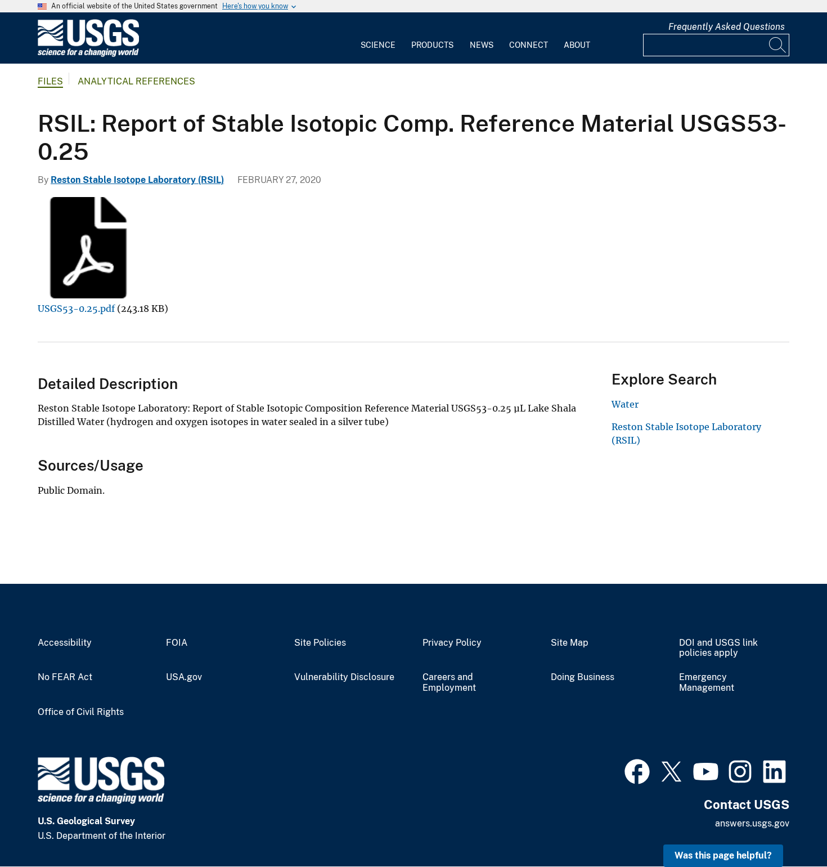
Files (50, 81)
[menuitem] (378, 38)
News (481, 45)
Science (378, 45)
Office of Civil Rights (81, 712)
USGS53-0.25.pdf (76, 308)
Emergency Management (706, 682)
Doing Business (582, 677)
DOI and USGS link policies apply (718, 648)
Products (432, 45)
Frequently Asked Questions (726, 26)
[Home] (88, 54)
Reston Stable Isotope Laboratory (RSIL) (137, 180)
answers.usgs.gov (752, 823)
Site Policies (320, 643)
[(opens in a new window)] (637, 770)
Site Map (569, 643)
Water (625, 404)
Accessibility (65, 643)
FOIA (176, 643)
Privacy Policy (452, 643)
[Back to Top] (786, 826)
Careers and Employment (449, 682)
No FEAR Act (65, 677)
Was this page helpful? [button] (723, 855)
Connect (528, 45)
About (577, 45)
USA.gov (184, 677)
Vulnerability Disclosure (344, 677)
